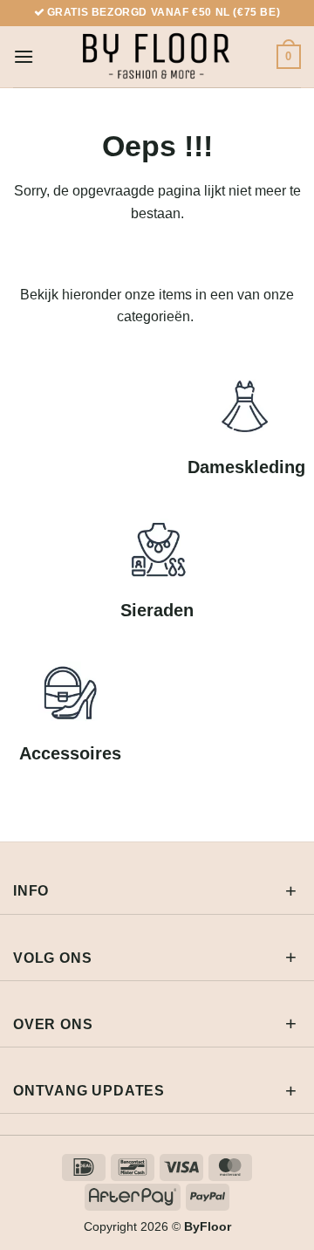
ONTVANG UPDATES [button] (89, 1090)
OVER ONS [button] (52, 1024)
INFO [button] (31, 890)
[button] (23, 56)
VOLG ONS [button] (52, 958)
